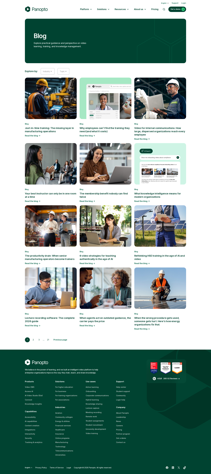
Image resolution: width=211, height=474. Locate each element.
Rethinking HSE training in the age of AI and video (159, 257)
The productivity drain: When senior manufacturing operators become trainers (49, 257)
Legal (69, 468)
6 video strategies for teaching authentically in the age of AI (98, 257)
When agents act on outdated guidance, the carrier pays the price (105, 319)
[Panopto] (36, 9)
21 (48, 339)
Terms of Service (57, 468)
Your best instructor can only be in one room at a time (50, 195)
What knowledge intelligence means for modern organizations (157, 195)
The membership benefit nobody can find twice (104, 195)
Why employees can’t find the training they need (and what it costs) (105, 130)
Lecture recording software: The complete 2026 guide (50, 319)
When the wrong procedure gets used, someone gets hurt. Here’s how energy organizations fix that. (157, 321)
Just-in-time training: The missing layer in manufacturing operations (49, 130)
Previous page (60, 339)
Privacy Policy (41, 468)
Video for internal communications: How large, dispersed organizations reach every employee (159, 131)
